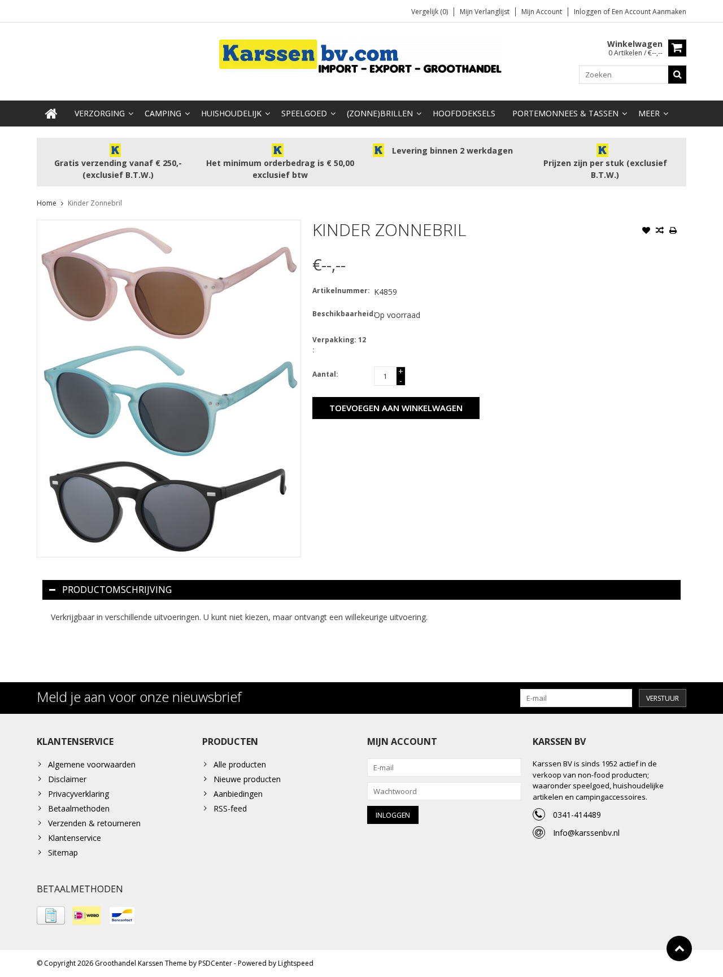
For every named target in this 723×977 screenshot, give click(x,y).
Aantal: (325, 374)
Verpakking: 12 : (339, 345)
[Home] (51, 113)
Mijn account (541, 11)
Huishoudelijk (231, 113)
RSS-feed (230, 808)
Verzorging (100, 113)
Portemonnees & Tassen (565, 113)
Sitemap (63, 852)
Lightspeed (295, 963)
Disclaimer (67, 779)
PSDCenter (215, 963)
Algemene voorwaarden (92, 764)
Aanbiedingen (238, 793)
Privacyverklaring (78, 793)
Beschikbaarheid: (340, 314)
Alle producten (240, 764)
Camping (163, 113)
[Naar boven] (679, 948)
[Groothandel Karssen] (361, 56)
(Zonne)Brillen (380, 113)
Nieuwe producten (247, 779)
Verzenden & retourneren (94, 823)
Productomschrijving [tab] (117, 589)
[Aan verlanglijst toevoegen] (646, 231)
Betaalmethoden (79, 808)
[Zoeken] (677, 75)
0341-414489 (577, 814)
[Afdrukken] (673, 231)
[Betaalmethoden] (51, 915)
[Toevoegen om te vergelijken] (660, 231)
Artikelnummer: (340, 290)
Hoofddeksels (464, 113)
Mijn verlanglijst (484, 11)
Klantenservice (74, 837)
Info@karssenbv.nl (586, 832)
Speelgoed (304, 113)
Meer (649, 113)
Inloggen (588, 11)
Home (46, 203)
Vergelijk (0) (429, 11)
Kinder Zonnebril (95, 203)
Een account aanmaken (649, 11)
